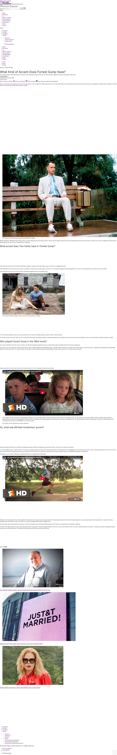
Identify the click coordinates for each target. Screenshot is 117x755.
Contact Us (8, 735)
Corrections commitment (11, 741)
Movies (4, 25)
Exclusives (5, 14)
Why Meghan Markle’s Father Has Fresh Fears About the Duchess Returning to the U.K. (25, 590)
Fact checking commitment (12, 740)
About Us (7, 38)
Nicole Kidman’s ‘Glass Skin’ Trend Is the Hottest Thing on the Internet (20, 687)
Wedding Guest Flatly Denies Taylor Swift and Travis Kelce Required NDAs (21, 643)
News (3, 13)
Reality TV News (6, 17)
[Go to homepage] (5, 724)
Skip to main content (5, 0)
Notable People (6, 20)
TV (3, 16)
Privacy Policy (8, 41)
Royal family (5, 22)
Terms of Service (9, 39)
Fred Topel (4, 76)
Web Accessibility (9, 44)
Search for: (3, 8)
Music (3, 23)
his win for (92, 84)
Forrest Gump (27, 84)
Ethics (6, 738)
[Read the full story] (32, 587)
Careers (7, 737)
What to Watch (6, 19)
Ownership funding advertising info (14, 743)
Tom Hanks (7, 84)
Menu (1, 10)
